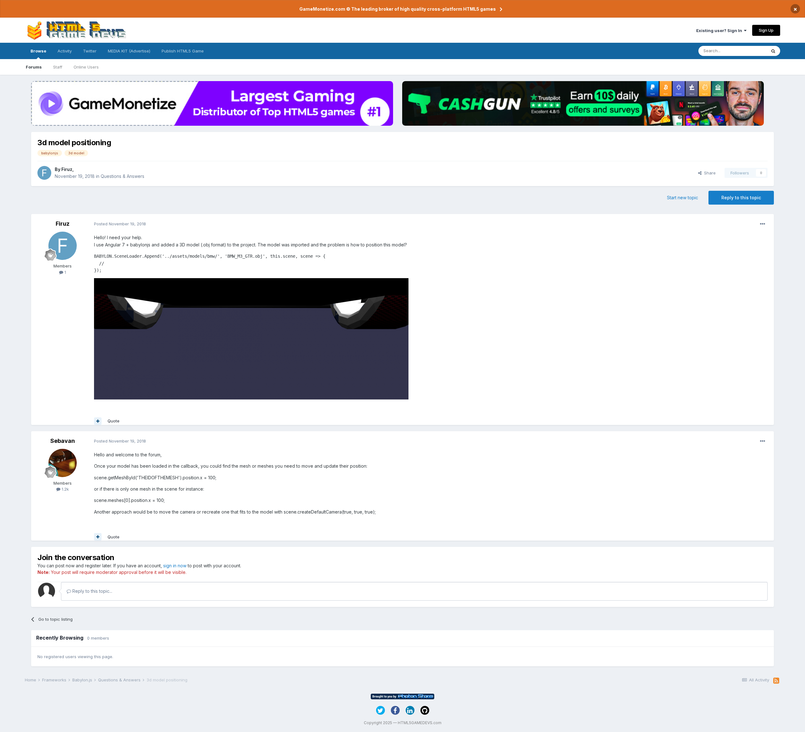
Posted (120, 223)
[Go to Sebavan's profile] (62, 463)
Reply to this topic (741, 197)
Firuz (66, 169)
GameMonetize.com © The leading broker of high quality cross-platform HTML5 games (397, 9)
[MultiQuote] (98, 421)
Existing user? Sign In (720, 30)
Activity (65, 50)
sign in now (174, 565)
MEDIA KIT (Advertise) (129, 50)
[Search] (773, 51)
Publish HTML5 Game (183, 50)
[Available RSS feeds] (776, 680)
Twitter (90, 50)
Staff (57, 66)
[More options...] (762, 224)
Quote (113, 420)
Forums (34, 66)
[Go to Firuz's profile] (44, 173)
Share (709, 172)
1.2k (64, 489)
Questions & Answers (122, 176)
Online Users (86, 66)
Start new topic (682, 197)
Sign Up (766, 30)
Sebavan (62, 441)
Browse (38, 50)
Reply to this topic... (91, 591)
